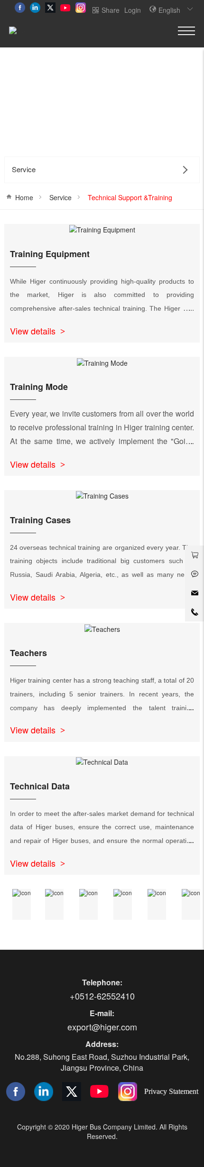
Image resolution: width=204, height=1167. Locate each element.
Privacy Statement (171, 1091)
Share (111, 10)
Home (24, 197)
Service (60, 197)
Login (132, 10)
